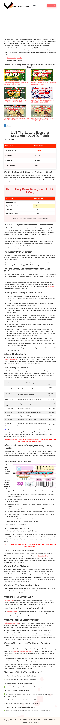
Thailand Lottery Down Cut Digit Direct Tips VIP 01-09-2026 (43, 83)
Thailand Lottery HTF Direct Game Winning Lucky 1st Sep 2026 (42, 119)
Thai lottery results (17, 439)
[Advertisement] (15, 27)
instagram (22, 651)
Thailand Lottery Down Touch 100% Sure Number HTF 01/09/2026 (15, 101)
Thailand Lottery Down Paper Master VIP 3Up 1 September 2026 (42, 101)
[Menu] (34, 5)
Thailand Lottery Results (14, 58)
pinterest (15, 651)
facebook (29, 651)
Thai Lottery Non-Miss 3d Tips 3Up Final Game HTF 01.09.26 (16, 119)
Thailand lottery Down (11, 359)
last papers (51, 286)
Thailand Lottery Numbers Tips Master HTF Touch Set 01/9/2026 (16, 83)
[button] (51, 5)
